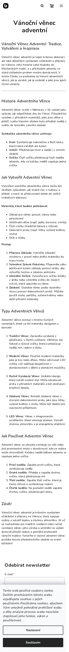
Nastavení (33, 630)
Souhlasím (33, 642)
